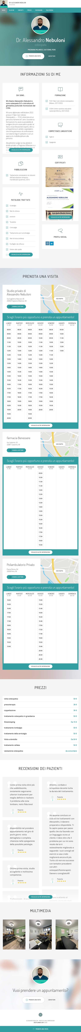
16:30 (9, 389)
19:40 (9, 646)
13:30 (9, 363)
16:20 (9, 604)
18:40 (9, 634)
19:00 (9, 410)
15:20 (40, 604)
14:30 (9, 372)
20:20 (40, 655)
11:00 (9, 342)
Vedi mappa (59, 299)
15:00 (9, 376)
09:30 (9, 338)
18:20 (9, 630)
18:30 (9, 405)
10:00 (19, 342)
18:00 (9, 401)
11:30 (9, 346)
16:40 (9, 608)
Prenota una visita (42, 1029)
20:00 (9, 418)
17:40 (9, 621)
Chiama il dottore (17, 306)
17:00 (9, 393)
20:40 (40, 659)
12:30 (9, 355)
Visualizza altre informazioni (20, 150)
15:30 (9, 380)
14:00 (9, 368)
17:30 (9, 397)
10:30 (30, 346)
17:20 (9, 617)
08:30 (9, 330)
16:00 (9, 384)
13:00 (9, 359)
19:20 (9, 642)
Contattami (51, 56)
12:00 (9, 351)
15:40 (40, 608)
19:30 (9, 414)
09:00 (9, 334)
